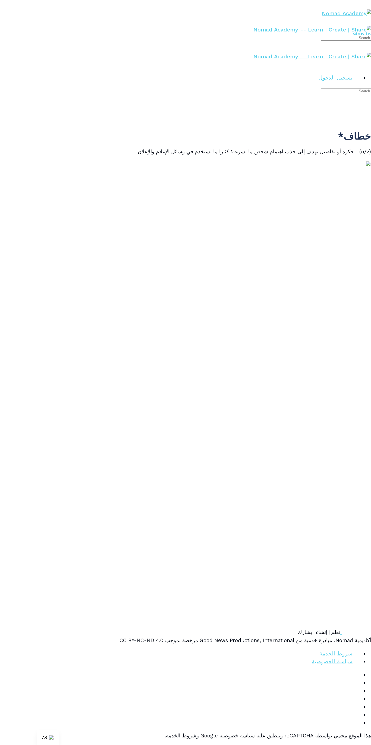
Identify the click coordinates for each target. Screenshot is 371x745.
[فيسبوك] (356, 683)
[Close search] (367, 109)
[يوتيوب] (356, 715)
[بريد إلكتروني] (356, 675)
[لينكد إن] (356, 699)
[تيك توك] (356, 707)
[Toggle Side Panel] (367, 4)
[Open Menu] (367, 22)
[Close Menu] (367, 64)
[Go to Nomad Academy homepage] (346, 13)
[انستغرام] (356, 691)
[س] (356, 723)
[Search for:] (346, 37)
